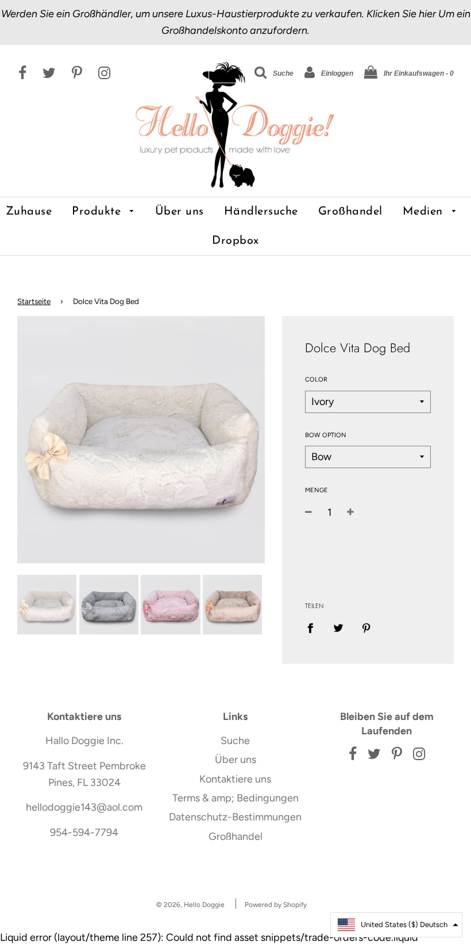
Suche (235, 740)
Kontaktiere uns (235, 779)
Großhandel (350, 211)
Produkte (98, 211)
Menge (316, 490)
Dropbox (235, 241)
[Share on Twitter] (338, 627)
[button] (396, 924)
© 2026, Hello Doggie (190, 905)
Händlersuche (261, 211)
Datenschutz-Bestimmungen (235, 817)
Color (316, 379)
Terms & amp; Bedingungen (235, 798)
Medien (425, 211)
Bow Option (325, 435)
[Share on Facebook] (314, 627)
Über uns (179, 211)
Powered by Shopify (276, 905)
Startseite (34, 301)
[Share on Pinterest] (366, 627)
